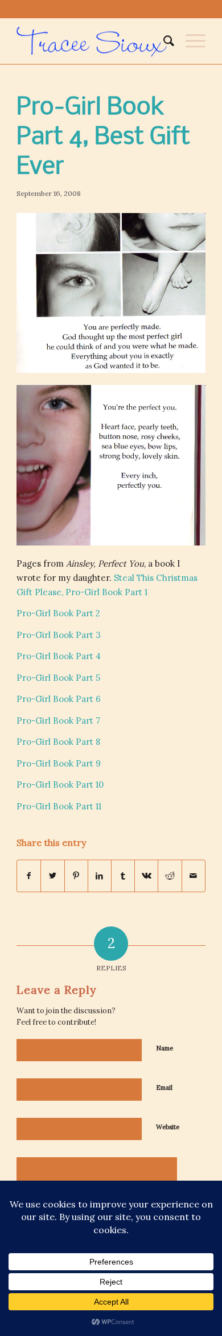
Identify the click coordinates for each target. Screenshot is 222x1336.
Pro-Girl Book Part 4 (59, 656)
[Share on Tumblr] (123, 876)
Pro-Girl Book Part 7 (58, 720)
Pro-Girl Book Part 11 (59, 806)
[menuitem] (163, 41)
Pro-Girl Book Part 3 (59, 634)
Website (167, 1127)
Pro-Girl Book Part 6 (59, 698)
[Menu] (189, 41)
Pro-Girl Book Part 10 (60, 784)
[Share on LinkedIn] (99, 876)
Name (164, 1048)
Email (164, 1088)
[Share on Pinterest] (76, 876)
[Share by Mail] (193, 876)
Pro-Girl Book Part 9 (59, 763)
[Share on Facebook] (28, 876)
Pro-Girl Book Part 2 (58, 613)
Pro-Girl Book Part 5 (58, 677)
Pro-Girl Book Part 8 (58, 741)
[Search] (163, 41)
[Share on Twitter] (52, 876)
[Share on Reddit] (169, 876)
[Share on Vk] (146, 876)
